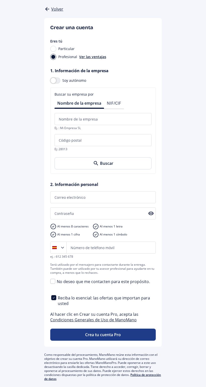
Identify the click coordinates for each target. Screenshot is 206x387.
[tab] (79, 103)
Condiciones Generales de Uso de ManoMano (93, 320)
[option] (56, 248)
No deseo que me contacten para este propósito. (103, 281)
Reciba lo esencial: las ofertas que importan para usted (104, 300)
